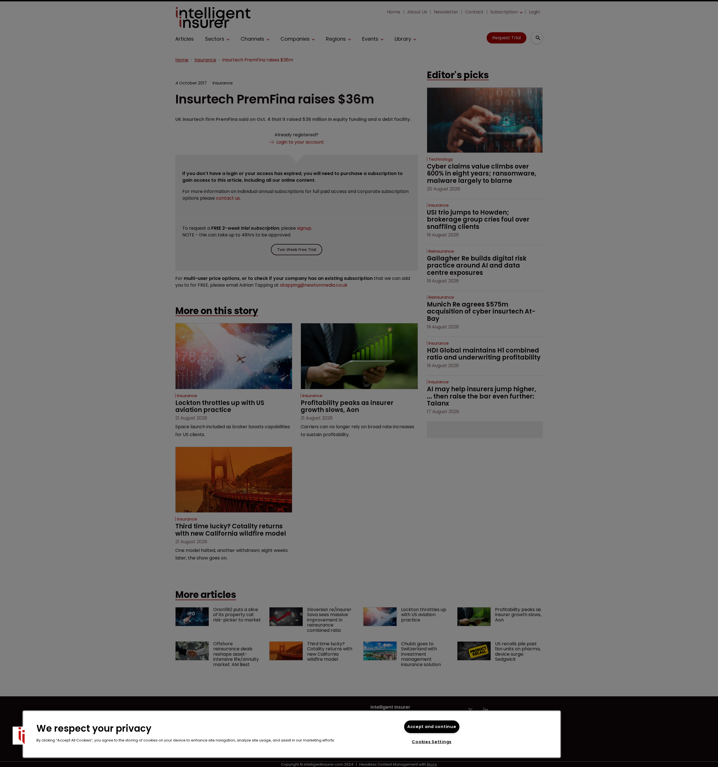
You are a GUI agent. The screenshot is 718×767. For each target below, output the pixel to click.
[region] (291, 734)
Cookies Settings (432, 742)
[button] (22, 736)
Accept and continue (431, 726)
